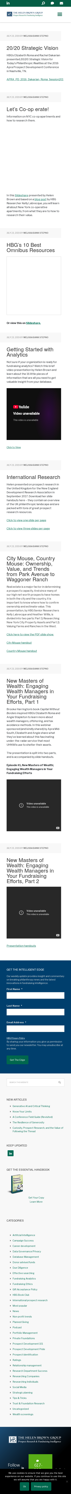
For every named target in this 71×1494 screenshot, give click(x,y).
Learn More (36, 1201)
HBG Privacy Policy (16, 1038)
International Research (33, 476)
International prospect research (30, 1300)
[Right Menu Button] (59, 14)
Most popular (20, 1305)
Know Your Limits (22, 1111)
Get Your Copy (36, 1197)
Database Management (26, 1256)
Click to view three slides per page (28, 528)
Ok (24, 1486)
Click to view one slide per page (26, 520)
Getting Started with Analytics (30, 351)
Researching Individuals (25, 1381)
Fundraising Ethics (23, 1284)
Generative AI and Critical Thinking (31, 1106)
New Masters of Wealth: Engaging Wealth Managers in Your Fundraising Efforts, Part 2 (30, 870)
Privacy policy (41, 1486)
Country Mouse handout (22, 651)
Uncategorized (21, 1408)
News (16, 1311)
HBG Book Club (21, 1294)
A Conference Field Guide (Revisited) (33, 1117)
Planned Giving (21, 1322)
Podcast (17, 1327)
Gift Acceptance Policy (25, 1289)
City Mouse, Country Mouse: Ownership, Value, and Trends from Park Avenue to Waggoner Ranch (31, 568)
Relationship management (27, 1365)
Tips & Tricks (20, 1398)
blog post (40, 199)
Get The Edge (17, 1059)
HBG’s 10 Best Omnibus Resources (31, 247)
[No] (67, 1481)
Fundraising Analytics (24, 1278)
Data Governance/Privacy (27, 1251)
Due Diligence (20, 1267)
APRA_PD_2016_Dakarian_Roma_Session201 (35, 79)
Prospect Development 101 (28, 1343)
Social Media (19, 1387)
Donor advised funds (24, 1262)
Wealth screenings (23, 1414)
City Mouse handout (19, 642)
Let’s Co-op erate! (28, 109)
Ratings (17, 1360)
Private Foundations (24, 1338)
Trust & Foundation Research (29, 1403)
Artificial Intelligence (24, 1235)
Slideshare (21, 195)
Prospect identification (25, 1354)
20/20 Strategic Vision (32, 47)
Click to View (14, 447)
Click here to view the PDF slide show (30, 634)
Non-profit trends (22, 1316)
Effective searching (23, 1273)
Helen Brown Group (25, 14)
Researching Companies (26, 1376)
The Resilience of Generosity (28, 1122)
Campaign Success (23, 1240)
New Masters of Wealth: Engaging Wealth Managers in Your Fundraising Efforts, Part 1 (30, 691)
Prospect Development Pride (29, 1349)
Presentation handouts (21, 945)
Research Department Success (30, 1370)
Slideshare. (33, 323)
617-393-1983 (38, 1470)
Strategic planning (23, 1392)
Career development (24, 1246)
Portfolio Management (25, 1332)
